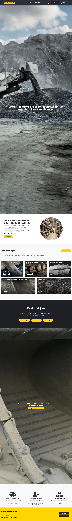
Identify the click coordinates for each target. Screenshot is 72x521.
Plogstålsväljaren (47, 320)
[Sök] (43, 2)
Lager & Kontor (38, 2)
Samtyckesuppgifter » (5, 517)
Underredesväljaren (25, 320)
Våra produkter (8, 236)
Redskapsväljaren (36, 320)
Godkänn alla (64, 513)
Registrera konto (66, 250)
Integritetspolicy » (14, 517)
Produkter (31, 2)
